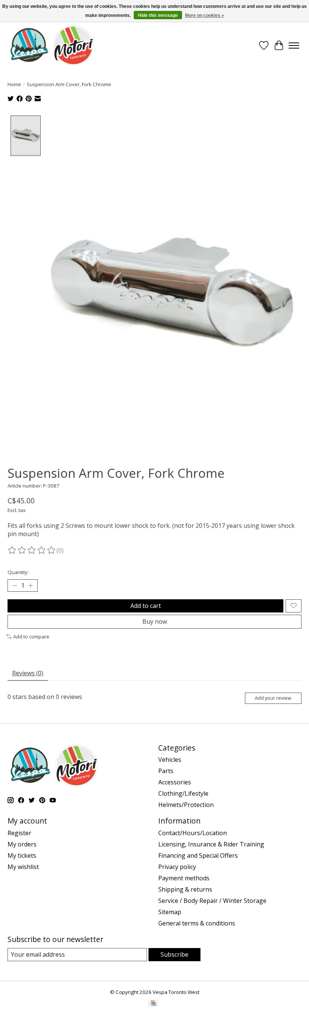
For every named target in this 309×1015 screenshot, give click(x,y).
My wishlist (23, 867)
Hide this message (158, 15)
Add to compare (31, 636)
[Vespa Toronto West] (52, 45)
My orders (22, 844)
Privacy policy (177, 867)
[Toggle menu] (293, 45)
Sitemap (169, 912)
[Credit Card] (153, 1003)
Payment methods (184, 878)
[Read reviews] (32, 550)
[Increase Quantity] (30, 585)
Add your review (273, 697)
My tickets (22, 855)
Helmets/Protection (186, 805)
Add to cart (145, 606)
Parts (165, 771)
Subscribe (174, 954)
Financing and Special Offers (198, 855)
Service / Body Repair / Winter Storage (212, 900)
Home (14, 84)
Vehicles (169, 759)
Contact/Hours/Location (192, 833)
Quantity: (18, 572)
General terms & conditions (196, 923)
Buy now (154, 621)
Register (19, 833)
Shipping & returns (185, 889)
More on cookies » (204, 15)
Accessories (174, 782)
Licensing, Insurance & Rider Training (211, 844)
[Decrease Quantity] (15, 585)
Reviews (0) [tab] (27, 673)
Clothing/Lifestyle (183, 793)
